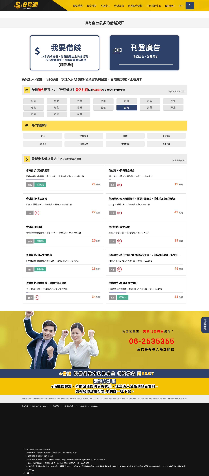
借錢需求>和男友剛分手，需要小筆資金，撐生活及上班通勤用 (142, 198)
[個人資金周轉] (30, 267)
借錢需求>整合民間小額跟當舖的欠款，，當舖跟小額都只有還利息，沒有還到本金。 (154, 255)
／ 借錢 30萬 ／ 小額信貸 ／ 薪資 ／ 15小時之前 (49, 205)
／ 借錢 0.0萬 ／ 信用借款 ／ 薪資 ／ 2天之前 (130, 261)
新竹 (30, 270)
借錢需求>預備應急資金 (121, 170)
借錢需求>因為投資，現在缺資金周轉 (46, 283)
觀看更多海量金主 (177, 92)
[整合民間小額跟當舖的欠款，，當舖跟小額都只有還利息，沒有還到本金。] (112, 267)
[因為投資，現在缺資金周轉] (30, 295)
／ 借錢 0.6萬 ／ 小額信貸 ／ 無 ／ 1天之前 (53, 233)
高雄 (112, 185)
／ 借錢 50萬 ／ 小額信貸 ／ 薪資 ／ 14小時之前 (130, 176)
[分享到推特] (24, 473)
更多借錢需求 (179, 161)
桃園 (30, 241)
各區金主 (105, 5)
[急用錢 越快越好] (112, 295)
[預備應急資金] (112, 182)
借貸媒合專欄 (135, 5)
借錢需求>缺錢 (34, 227)
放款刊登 (91, 5)
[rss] (32, 473)
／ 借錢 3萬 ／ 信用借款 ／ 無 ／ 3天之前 (135, 289)
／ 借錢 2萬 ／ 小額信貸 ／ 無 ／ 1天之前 (129, 205)
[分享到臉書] (28, 473)
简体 (181, 6)
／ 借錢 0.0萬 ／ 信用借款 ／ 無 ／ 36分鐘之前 (55, 176)
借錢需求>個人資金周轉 (39, 255)
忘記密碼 (204, 325)
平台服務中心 (154, 5)
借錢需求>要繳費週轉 (37, 170)
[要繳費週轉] (30, 182)
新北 (30, 185)
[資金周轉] (112, 239)
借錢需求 (119, 5)
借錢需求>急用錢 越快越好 (123, 283)
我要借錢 (77, 5)
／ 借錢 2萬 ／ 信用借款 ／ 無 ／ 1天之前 (52, 261)
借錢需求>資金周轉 (36, 198)
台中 (30, 298)
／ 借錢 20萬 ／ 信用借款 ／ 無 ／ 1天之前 (129, 233)
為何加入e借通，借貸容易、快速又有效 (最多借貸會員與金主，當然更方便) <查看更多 (82, 79)
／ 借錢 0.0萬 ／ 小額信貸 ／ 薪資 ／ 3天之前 (46, 289)
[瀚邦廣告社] (26, 5)
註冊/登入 (171, 6)
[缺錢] (30, 239)
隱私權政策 (94, 406)
